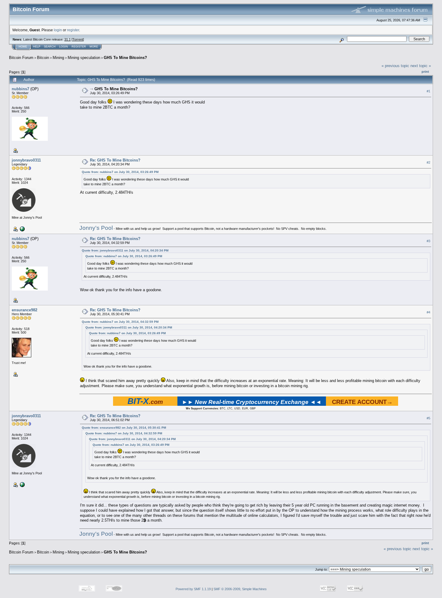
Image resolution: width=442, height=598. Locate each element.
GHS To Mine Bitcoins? (125, 57)
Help (36, 46)
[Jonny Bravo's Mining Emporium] (22, 228)
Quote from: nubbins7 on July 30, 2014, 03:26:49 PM (120, 172)
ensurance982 (24, 310)
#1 (428, 91)
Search (50, 46)
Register (79, 46)
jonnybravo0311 (26, 160)
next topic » (420, 65)
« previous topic (395, 65)
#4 (428, 312)
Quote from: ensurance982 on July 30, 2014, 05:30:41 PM (124, 427)
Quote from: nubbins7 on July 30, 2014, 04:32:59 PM (120, 321)
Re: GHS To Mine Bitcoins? (115, 160)
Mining (58, 57)
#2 (428, 162)
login (58, 30)
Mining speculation (84, 57)
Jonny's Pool (96, 228)
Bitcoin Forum (21, 57)
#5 (428, 418)
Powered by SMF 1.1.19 (193, 589)
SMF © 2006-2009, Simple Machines (240, 589)
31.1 (67, 39)
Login (63, 46)
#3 (428, 241)
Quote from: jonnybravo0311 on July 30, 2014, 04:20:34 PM (125, 250)
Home (23, 46)
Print (425, 71)
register (73, 30)
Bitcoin (43, 57)
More (94, 46)
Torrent (77, 39)
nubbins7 (20, 89)
